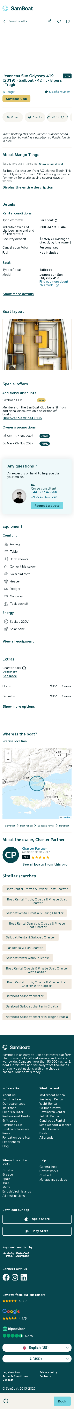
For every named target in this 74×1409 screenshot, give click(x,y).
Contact (45, 1175)
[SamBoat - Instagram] (14, 1277)
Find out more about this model (53, 283)
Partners (45, 1375)
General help (48, 1166)
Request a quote (47, 505)
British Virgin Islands (16, 1191)
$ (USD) (35, 1358)
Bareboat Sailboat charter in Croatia (32, 1006)
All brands (46, 1137)
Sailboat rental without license (28, 958)
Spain (6, 1178)
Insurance (9, 1108)
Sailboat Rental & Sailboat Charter (30, 937)
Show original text (51, 163)
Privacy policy (48, 1372)
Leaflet (66, 817)
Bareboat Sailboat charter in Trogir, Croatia (37, 1017)
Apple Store (40, 1219)
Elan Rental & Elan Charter (24, 948)
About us (9, 1095)
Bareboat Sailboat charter (25, 996)
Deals (43, 1133)
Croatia (7, 1170)
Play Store (40, 1231)
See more (10, 676)
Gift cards (9, 1120)
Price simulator (12, 1112)
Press (6, 1133)
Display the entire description (28, 187)
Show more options (19, 706)
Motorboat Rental (52, 1095)
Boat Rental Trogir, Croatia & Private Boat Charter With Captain (37, 984)
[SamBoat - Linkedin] (23, 1277)
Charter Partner (34, 848)
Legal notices (11, 1372)
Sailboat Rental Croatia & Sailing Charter (35, 913)
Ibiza (5, 1183)
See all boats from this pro (44, 864)
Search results (17, 20)
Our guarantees (13, 1103)
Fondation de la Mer (16, 1137)
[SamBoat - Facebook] (6, 1277)
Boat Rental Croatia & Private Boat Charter (37, 889)
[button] (8, 753)
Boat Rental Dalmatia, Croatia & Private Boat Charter (37, 925)
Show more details (18, 294)
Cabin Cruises (49, 1129)
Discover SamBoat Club (22, 418)
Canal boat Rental (52, 1120)
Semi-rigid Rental (51, 1099)
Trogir (10, 92)
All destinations (13, 1195)
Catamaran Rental (52, 1112)
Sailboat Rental (50, 1108)
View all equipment (18, 641)
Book (62, 1401)
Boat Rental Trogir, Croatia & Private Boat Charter (37, 901)
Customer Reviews (15, 1129)
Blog (5, 1146)
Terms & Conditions (15, 1375)
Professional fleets (16, 1116)
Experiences (11, 1141)
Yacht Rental (48, 1103)
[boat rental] (17, 8)
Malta (6, 1187)
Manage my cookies (53, 1179)
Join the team (12, 1099)
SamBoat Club (16, 99)
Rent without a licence (55, 1125)
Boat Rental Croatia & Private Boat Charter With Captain (37, 970)
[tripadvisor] (14, 1328)
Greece (7, 1174)
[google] (11, 1311)
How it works (48, 1171)
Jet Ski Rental (49, 1116)
